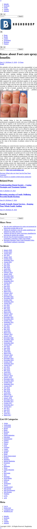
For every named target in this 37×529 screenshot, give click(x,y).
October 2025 (8, 252)
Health (6, 37)
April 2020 (7, 351)
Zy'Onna (20, 62)
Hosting (6, 457)
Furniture (6, 447)
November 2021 (9, 319)
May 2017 (7, 412)
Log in (6, 506)
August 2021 (8, 324)
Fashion (6, 440)
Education (7, 437)
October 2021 (8, 320)
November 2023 (9, 277)
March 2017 (7, 415)
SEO (5, 475)
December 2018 (8, 379)
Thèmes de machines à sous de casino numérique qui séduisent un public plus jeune (19, 230)
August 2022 (8, 303)
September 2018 (9, 384)
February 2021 (8, 334)
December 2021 (8, 317)
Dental (6, 433)
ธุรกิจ (5, 496)
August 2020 (8, 344)
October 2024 (8, 258)
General (6, 451)
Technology (7, 40)
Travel (6, 485)
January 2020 (8, 357)
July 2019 (7, 367)
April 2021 (7, 331)
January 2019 (8, 377)
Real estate (7, 473)
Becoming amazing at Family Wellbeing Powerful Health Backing (15, 195)
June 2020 (7, 348)
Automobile (7, 427)
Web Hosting (8, 492)
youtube (6, 9)
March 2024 (7, 271)
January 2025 (8, 257)
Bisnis (5, 430)
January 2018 (8, 398)
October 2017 (8, 403)
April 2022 (7, 310)
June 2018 (7, 389)
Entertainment (8, 439)
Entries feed (7, 508)
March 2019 (7, 374)
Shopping (7, 476)
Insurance (7, 459)
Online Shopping (9, 470)
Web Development (9, 490)
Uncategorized (8, 487)
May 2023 (7, 288)
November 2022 (9, 298)
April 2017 (7, 413)
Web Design (7, 488)
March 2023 (7, 291)
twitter (6, 7)
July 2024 (7, 264)
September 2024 (9, 260)
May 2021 (7, 329)
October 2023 (8, 279)
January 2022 (8, 315)
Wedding (6, 494)
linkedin (6, 4)
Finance (6, 44)
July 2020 (7, 346)
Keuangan (7, 463)
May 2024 (7, 267)
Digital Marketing (9, 435)
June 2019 (7, 369)
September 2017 (9, 405)
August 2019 (8, 365)
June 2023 (7, 286)
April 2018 (7, 393)
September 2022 (9, 301)
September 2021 (9, 322)
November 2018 (9, 381)
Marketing (7, 466)
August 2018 (8, 386)
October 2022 (8, 300)
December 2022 (8, 296)
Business (6, 42)
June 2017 (7, 410)
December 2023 (8, 276)
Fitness (6, 444)
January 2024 (8, 274)
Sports (6, 482)
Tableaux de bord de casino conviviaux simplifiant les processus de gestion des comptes (20, 234)
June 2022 (7, 307)
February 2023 (8, 293)
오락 (5, 498)
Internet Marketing (9, 461)
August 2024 (8, 262)
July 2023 (7, 284)
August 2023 (8, 283)
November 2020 (9, 339)
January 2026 (8, 250)
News (5, 468)
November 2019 (9, 360)
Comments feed (8, 509)
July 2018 (7, 387)
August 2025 (8, 253)
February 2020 (8, 355)
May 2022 (7, 308)
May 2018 (7, 391)
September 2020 (9, 343)
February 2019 (8, 375)
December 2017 (8, 399)
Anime (6, 423)
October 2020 (8, 341)
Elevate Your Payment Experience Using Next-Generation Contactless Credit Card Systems (18, 237)
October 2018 (8, 382)
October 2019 (8, 362)
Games (6, 38)
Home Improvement (10, 456)
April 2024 (7, 269)
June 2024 (7, 265)
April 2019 (7, 372)
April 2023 (7, 289)
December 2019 (8, 358)
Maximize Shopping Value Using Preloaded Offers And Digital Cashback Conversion (19, 241)
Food (5, 445)
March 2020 (7, 353)
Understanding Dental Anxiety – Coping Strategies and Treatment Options (15, 186)
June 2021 (7, 327)
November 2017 (9, 401)
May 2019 (7, 370)
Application (7, 425)
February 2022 (8, 314)
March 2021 (7, 332)
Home (5, 35)
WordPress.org (8, 511)
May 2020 (7, 350)
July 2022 (7, 305)
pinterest (6, 11)
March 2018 (7, 394)
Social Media (8, 478)
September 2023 (9, 281)
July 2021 (7, 326)
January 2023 (8, 295)
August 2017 (8, 406)
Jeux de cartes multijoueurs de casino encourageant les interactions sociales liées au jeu (20, 227)
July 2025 (7, 255)
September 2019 (9, 363)
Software (6, 480)
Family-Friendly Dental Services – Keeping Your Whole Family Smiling (16, 205)
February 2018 (8, 396)
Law (5, 464)
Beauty (6, 428)
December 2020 (8, 338)
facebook (6, 6)
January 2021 (8, 336)
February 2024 (8, 272)
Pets (5, 471)
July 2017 (7, 408)
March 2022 (7, 312)
